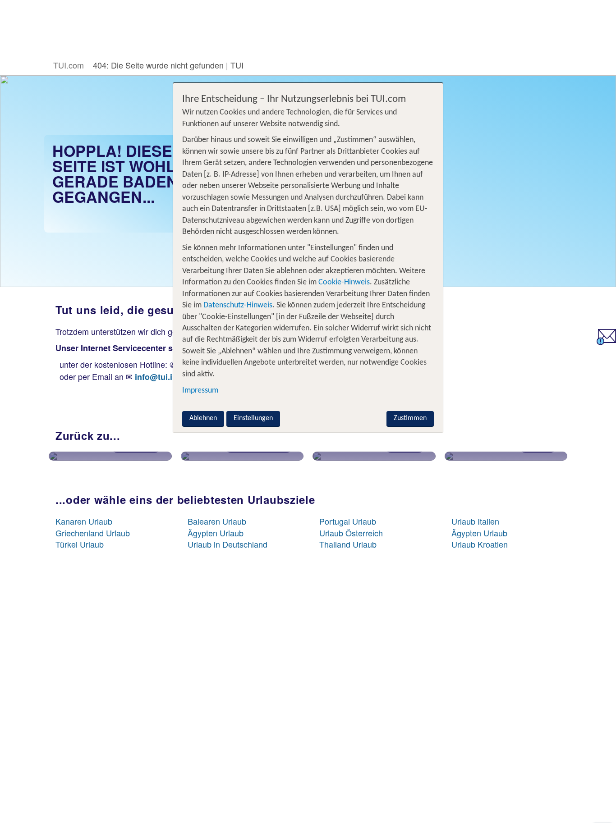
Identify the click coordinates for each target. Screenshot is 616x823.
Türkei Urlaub (79, 544)
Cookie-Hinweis (343, 282)
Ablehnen (203, 418)
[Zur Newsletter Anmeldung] (606, 341)
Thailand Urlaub (348, 544)
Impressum (200, 390)
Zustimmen (410, 418)
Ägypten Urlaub (216, 533)
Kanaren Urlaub (83, 521)
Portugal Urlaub (347, 521)
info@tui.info (160, 377)
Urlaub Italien (475, 521)
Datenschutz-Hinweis (237, 305)
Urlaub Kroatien (479, 544)
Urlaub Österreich (351, 533)
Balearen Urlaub (217, 521)
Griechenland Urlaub (92, 533)
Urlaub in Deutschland (227, 544)
